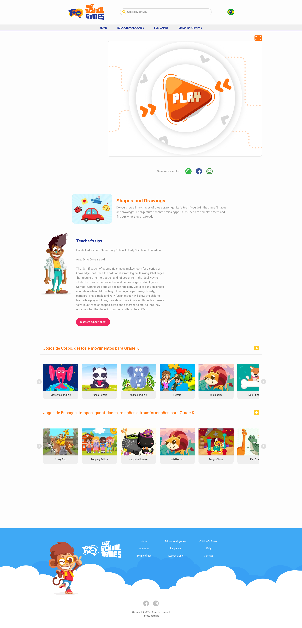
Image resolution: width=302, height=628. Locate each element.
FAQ (208, 548)
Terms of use (144, 555)
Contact (208, 555)
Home (103, 27)
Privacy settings (151, 615)
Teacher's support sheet (93, 321)
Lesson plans (175, 555)
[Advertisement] (63, 88)
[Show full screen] (258, 38)
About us (144, 548)
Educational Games (130, 27)
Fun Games (161, 27)
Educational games (175, 541)
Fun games (176, 548)
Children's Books (190, 27)
